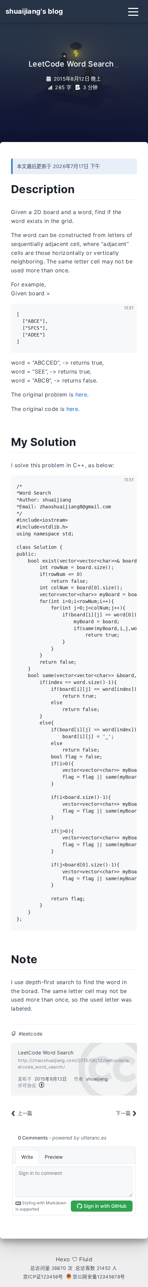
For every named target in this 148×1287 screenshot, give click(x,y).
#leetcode (31, 1034)
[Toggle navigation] (133, 11)
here (81, 394)
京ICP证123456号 (43, 1276)
